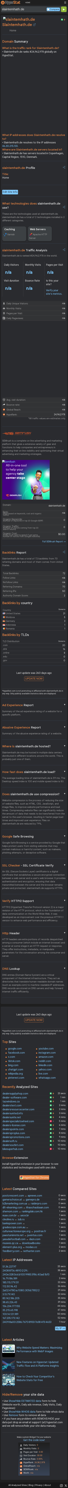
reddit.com (45, 1061)
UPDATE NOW (34, 678)
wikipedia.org (15, 1073)
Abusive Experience (34, 727)
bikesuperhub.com (13, 1149)
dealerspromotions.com (16, 1137)
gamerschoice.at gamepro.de (21, 1199)
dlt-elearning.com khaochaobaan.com (26, 1207)
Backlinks (14, 552)
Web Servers (38, 229)
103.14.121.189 (10, 1314)
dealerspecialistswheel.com (18, 1121)
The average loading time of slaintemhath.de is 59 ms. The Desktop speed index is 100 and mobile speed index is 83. (33, 780)
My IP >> (60, 1328)
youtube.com (46, 1048)
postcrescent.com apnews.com (22, 1195)
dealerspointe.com (13, 1129)
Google (34, 836)
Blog (31, 1485)
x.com (11, 1056)
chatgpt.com (15, 1069)
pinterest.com (16, 1077)
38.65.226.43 (10, 1302)
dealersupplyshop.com (15, 1093)
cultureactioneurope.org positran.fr (24, 1231)
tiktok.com (14, 1061)
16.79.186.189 (10, 1278)
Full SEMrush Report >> (54, 541)
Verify (34, 901)
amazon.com (46, 1056)
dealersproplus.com (14, 1133)
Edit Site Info (10, 192)
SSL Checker (34, 865)
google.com (15, 1048)
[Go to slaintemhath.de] (34, 24)
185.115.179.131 (11, 1282)
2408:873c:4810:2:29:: (15, 1270)
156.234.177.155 (11, 1306)
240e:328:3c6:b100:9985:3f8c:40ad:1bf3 (26, 1274)
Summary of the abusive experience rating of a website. (32, 733)
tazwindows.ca (11, 1101)
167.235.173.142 (11, 1318)
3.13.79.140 (9, 1294)
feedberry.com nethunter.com (21, 1251)
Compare (54, 9)
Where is (34, 746)
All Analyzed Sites (17, 1485)
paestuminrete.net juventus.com (22, 1235)
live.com (43, 1073)
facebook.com (16, 1052)
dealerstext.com (12, 1105)
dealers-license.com (14, 1125)
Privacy (39, 1485)
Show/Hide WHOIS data (22, 1411)
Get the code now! (34, 1440)
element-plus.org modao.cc (20, 1247)
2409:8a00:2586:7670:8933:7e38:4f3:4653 (27, 1322)
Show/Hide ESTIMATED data (25, 1401)
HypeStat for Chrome (36, 1177)
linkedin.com (45, 1065)
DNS (34, 969)
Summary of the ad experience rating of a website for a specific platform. (32, 713)
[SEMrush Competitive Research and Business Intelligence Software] (16, 433)
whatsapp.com (47, 1077)
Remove (13, 1415)
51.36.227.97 (9, 1266)
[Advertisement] (34, 96)
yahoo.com (45, 1069)
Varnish (11, 234)
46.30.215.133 (10, 146)
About (47, 1485)
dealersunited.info (13, 1113)
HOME (27, 2)
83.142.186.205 (11, 1298)
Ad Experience (34, 705)
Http (34, 933)
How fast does (34, 772)
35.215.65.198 (10, 1310)
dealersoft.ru (10, 1141)
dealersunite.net (12, 1117)
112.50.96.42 (10, 1286)
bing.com (13, 1065)
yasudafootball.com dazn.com (21, 1239)
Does (34, 794)
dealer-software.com (15, 1097)
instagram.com (47, 1052)
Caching (9, 229)
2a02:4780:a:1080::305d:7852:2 (21, 1290)
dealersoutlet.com (13, 1145)
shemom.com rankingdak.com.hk (23, 1211)
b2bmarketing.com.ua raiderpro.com (25, 1203)
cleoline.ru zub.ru (14, 1219)
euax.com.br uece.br (16, 1215)
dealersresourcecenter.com (18, 1109)
